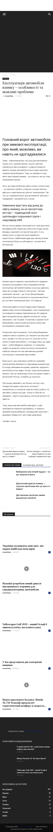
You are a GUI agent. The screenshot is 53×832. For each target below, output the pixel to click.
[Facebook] (4, 101)
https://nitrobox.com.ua (27, 827)
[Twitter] (16, 101)
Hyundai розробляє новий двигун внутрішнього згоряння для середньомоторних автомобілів (21, 586)
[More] (50, 101)
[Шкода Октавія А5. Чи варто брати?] (8, 761)
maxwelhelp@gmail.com (35, 731)
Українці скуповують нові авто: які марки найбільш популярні (23, 547)
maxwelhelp (9, 96)
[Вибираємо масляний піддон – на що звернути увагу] (8, 474)
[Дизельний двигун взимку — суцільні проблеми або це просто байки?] (8, 486)
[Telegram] (27, 101)
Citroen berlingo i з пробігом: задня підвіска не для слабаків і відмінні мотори (39, 454)
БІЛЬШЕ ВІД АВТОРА (33, 465)
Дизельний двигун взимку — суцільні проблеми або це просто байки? (14, 454)
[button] (4, 14)
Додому (5, 75)
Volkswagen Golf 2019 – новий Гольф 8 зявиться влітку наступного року (24, 626)
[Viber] (21, 101)
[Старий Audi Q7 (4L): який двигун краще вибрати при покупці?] (8, 750)
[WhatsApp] (33, 101)
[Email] (38, 101)
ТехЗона (13, 75)
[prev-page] (4, 507)
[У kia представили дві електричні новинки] (26, 647)
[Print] (44, 101)
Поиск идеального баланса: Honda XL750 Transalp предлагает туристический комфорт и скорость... (24, 702)
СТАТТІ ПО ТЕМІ (12, 465)
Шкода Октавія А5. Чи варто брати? (31, 758)
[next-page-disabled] (7, 507)
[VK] (10, 101)
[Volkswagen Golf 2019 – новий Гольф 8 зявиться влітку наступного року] (26, 609)
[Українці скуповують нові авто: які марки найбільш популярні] (26, 531)
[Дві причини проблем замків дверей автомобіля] (8, 498)
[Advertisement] (26, 45)
